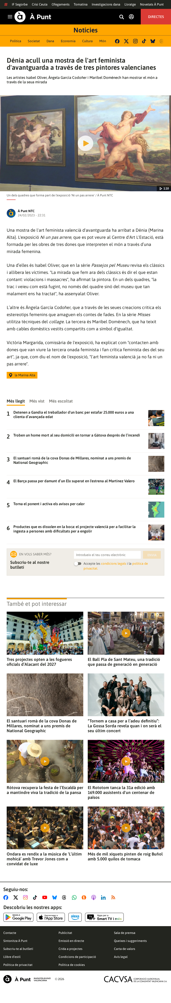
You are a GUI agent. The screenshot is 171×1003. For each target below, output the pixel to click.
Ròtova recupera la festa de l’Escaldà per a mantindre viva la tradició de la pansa (45, 790)
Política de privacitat (18, 965)
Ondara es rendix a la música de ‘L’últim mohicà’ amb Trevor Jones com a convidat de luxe (44, 858)
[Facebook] (117, 41)
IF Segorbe (20, 4)
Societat (34, 41)
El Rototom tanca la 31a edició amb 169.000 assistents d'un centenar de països (121, 792)
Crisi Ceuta (39, 4)
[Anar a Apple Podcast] (94, 897)
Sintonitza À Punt (15, 941)
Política (15, 41)
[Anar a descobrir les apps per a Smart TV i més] (104, 917)
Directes (156, 17)
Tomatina (81, 4)
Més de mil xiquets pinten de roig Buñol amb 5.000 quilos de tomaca (125, 856)
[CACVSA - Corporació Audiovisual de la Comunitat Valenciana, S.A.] (136, 979)
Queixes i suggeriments (130, 941)
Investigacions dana (106, 4)
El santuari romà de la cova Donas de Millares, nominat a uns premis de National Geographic (42, 725)
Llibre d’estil (11, 957)
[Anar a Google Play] (18, 917)
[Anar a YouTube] (45, 897)
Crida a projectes (70, 949)
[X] (126, 41)
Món (102, 41)
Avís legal (121, 957)
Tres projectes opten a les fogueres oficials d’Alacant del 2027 (39, 662)
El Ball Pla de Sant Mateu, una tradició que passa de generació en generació (124, 662)
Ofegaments (60, 4)
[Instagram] (135, 41)
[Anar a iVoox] (85, 897)
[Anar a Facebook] (6, 897)
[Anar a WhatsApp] (75, 897)
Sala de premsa (124, 933)
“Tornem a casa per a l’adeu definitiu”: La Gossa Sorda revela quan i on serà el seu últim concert (124, 725)
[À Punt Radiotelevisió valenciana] (27, 979)
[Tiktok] (144, 41)
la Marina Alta (25, 375)
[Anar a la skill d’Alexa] (75, 917)
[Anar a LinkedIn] (104, 897)
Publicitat (65, 933)
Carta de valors (124, 949)
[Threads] (162, 41)
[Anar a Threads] (65, 897)
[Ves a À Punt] (32, 16)
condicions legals (113, 563)
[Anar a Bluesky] (55, 897)
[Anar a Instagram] (26, 897)
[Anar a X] (16, 897)
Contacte (9, 933)
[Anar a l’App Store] (51, 917)
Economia (68, 41)
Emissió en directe (71, 941)
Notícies (85, 30)
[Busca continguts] (121, 17)
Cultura (87, 41)
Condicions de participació (77, 957)
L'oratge (130, 4)
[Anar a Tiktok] (36, 897)
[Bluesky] (153, 41)
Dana (50, 41)
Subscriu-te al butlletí (18, 949)
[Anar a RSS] (114, 897)
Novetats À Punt (152, 4)
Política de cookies (72, 965)
